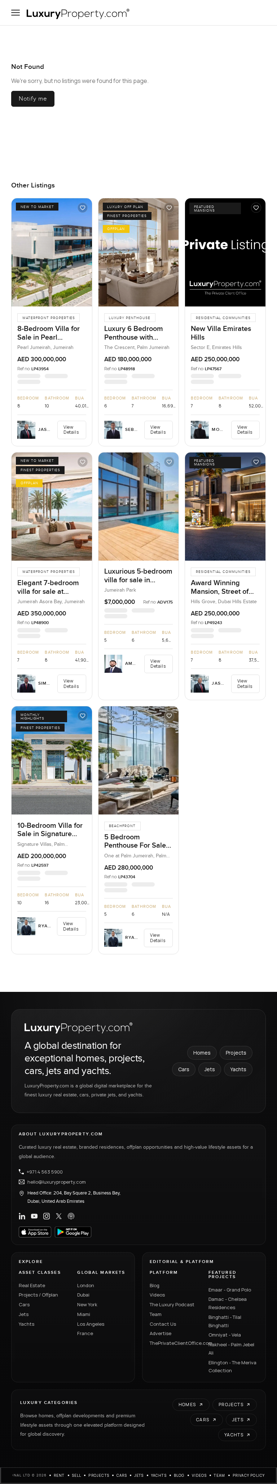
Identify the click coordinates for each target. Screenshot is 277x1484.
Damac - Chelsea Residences (227, 1303)
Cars (183, 1069)
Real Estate (32, 1285)
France (85, 1333)
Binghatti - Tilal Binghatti (224, 1321)
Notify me (33, 98)
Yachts (238, 1069)
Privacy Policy (249, 1475)
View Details (71, 429)
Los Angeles (90, 1324)
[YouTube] (34, 1216)
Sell (77, 1475)
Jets (210, 1069)
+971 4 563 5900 (45, 1172)
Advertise (160, 1333)
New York (87, 1304)
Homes (202, 1052)
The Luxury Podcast (172, 1304)
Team (156, 1314)
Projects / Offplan (38, 1294)
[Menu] (15, 12)
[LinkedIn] (22, 1216)
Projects (236, 1052)
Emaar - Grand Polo (229, 1289)
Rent (59, 1475)
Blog (154, 1285)
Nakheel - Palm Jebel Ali (231, 1348)
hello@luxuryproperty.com (56, 1182)
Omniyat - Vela (224, 1334)
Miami (83, 1314)
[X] (59, 1216)
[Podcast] (71, 1216)
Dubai (83, 1294)
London (85, 1285)
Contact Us (163, 1324)
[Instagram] (46, 1216)
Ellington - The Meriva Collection (232, 1366)
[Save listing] (83, 208)
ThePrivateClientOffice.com (175, 1343)
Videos (157, 1294)
